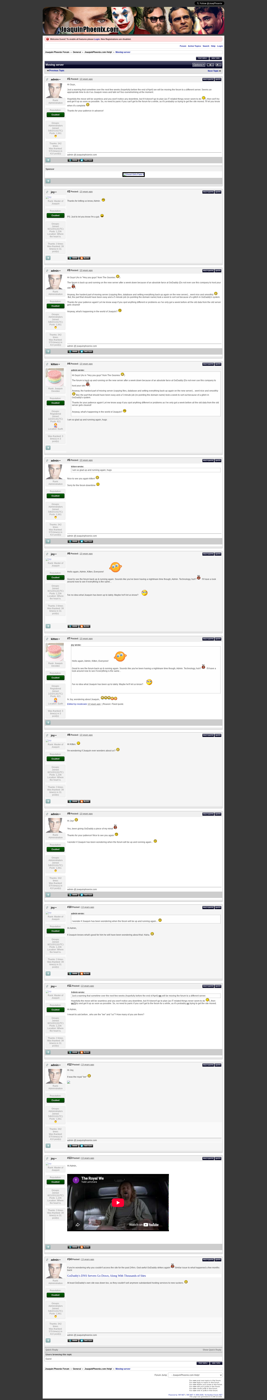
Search (206, 46)
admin (55, 79)
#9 (68, 813)
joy (53, 192)
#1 (68, 78)
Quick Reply (52, 1350)
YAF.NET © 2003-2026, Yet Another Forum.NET (204, 1395)
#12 (69, 1064)
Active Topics (194, 46)
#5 (68, 460)
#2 (68, 191)
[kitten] (55, 385)
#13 (69, 1158)
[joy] (48, 197)
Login (97, 39)
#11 (69, 985)
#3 (68, 270)
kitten (54, 364)
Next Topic (213, 71)
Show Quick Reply (212, 1350)
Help (213, 46)
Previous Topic (56, 70)
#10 (69, 907)
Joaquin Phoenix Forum (57, 52)
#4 (68, 363)
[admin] (55, 97)
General (77, 52)
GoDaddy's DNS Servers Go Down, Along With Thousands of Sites (106, 1275)
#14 (69, 1259)
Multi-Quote (208, 79)
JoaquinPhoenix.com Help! (98, 52)
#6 (68, 553)
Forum (183, 46)
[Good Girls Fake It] (133, 174)
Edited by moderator (77, 704)
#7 (68, 638)
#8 (68, 734)
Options (197, 64)
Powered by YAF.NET (177, 1395)
